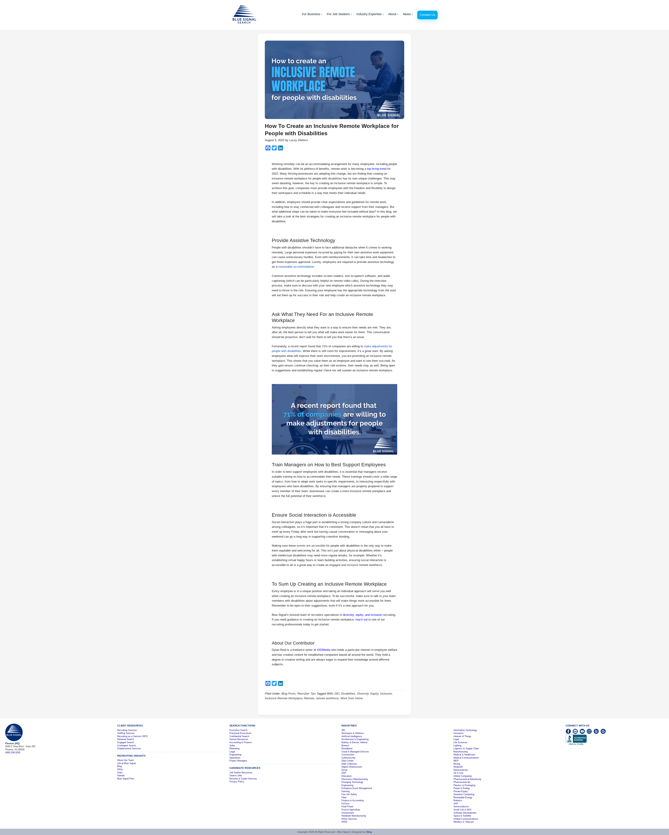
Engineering (235, 754)
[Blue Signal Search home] (246, 15)
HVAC (344, 822)
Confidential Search (239, 736)
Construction (347, 754)
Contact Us (427, 15)
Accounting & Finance (240, 742)
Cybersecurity (348, 757)
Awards (121, 775)
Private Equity (460, 791)
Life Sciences (460, 742)
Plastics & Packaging (464, 785)
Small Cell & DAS (462, 809)
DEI (336, 693)
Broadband (346, 748)
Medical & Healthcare (464, 754)
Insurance (458, 733)
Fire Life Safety (349, 794)
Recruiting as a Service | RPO (132, 736)
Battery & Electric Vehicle (354, 742)
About (393, 14)
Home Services (349, 819)
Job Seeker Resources (240, 772)
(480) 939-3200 (12, 752)
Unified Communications (465, 819)
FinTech (345, 803)
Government (347, 812)
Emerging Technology (352, 782)
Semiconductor (461, 806)
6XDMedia (323, 650)
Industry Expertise (370, 14)
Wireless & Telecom (463, 822)
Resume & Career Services (243, 778)
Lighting (457, 745)
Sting (369, 831)
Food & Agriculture (350, 809)
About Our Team (125, 760)
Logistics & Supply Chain (466, 748)
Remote (309, 698)
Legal (232, 751)
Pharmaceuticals (461, 782)
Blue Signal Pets (125, 778)
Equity (374, 693)
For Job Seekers (339, 14)
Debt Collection (349, 764)
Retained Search (125, 739)
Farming (345, 791)
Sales (232, 745)
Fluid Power (347, 806)
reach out (361, 619)
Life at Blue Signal (126, 763)
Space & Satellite (462, 815)
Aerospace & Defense (352, 733)
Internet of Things (462, 736)
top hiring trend (376, 168)
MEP (456, 760)
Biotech (345, 745)
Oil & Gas (458, 773)
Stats (120, 772)
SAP (455, 803)
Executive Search (238, 730)
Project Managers (238, 760)
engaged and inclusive (343, 565)
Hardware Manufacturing (353, 815)
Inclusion (386, 693)
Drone (344, 770)
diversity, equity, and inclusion (362, 614)
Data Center (347, 760)
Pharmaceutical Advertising (467, 779)
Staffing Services (126, 733)
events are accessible (311, 545)
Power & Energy (461, 788)
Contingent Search (126, 745)
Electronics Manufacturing (354, 779)
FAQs (120, 769)
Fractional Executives (240, 733)
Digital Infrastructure (351, 766)
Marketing (234, 748)
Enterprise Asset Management (356, 788)
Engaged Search (125, 742)
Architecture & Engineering (354, 739)
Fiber (344, 797)
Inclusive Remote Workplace (283, 698)
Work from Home (351, 698)
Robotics (457, 800)
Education (346, 776)
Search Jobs (235, 775)
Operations (234, 757)
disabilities (335, 178)
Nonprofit (458, 766)
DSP (343, 773)
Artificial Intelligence (351, 736)
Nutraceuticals (460, 770)
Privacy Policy (236, 781)
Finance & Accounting (352, 800)
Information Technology (465, 730)
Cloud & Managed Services (355, 751)
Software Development (464, 812)
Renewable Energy (462, 797)
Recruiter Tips (306, 693)
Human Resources (238, 739)
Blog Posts (289, 693)
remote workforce (327, 698)
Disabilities (348, 693)
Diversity (363, 693)
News (408, 14)
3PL (343, 730)
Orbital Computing (462, 776)
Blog (119, 766)
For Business (312, 14)
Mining (456, 764)
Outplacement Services (129, 748)
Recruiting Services (127, 730)
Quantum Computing (463, 794)
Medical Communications (466, 757)
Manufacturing (460, 751)
